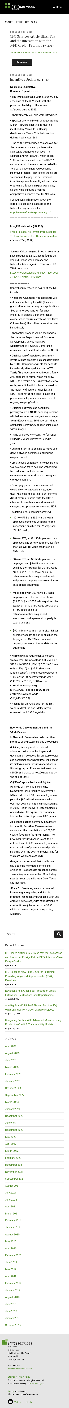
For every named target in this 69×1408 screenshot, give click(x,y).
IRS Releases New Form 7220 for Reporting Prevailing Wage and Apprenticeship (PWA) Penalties (30, 976)
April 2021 (11, 1206)
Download (22, 62)
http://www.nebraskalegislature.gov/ (30, 212)
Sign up (11, 1391)
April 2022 (11, 1143)
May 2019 (10, 1269)
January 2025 (12, 1081)
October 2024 (13, 1088)
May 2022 (10, 1136)
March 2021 (12, 1213)
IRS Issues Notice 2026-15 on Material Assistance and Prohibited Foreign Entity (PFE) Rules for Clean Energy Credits (34, 957)
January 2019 (12, 1290)
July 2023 (10, 1123)
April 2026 (11, 1046)
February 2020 (13, 1255)
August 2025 (12, 1053)
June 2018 (11, 1311)
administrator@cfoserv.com (20, 1369)
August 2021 (12, 1185)
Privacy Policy (24, 1377)
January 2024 (12, 1109)
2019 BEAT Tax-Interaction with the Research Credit (33, 52)
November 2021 (14, 1171)
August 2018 (12, 1297)
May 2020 (10, 1241)
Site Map (11, 1377)
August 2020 (12, 1234)
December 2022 (14, 1129)
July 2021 (10, 1192)
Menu (59, 7)
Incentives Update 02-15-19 (29, 79)
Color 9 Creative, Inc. (35, 1384)
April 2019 (11, 1276)
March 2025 (12, 1067)
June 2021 (11, 1199)
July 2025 (10, 1060)
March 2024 (12, 1102)
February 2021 (13, 1220)
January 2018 (12, 1318)
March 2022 (12, 1150)
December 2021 (14, 1164)
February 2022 (13, 1157)
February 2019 (13, 1283)
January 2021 (12, 1227)
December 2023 (14, 1115)
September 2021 (14, 1178)
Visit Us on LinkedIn (23, 1402)
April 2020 (11, 1248)
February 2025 (13, 1074)
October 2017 (13, 1325)
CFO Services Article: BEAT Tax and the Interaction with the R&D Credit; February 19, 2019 (32, 40)
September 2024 (14, 1095)
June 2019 (11, 1262)
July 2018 (10, 1304)
